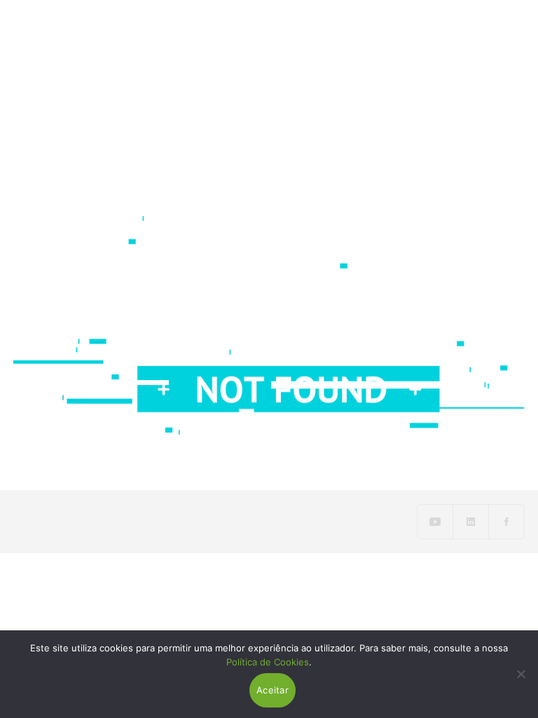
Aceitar (272, 690)
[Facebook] (506, 521)
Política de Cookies (267, 662)
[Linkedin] (471, 521)
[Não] (520, 674)
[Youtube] (435, 521)
